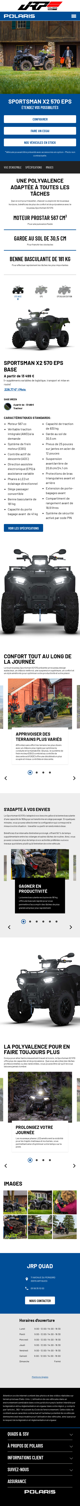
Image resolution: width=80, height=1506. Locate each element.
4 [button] (50, 772)
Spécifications (33, 167)
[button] (6, 778)
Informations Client (25, 1457)
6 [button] (56, 921)
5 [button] (50, 921)
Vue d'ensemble (13, 167)
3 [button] (43, 772)
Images (49, 167)
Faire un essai (40, 131)
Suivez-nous (18, 1469)
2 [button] (36, 772)
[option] (40, 722)
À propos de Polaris (25, 1445)
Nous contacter (40, 1300)
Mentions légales (40, 1376)
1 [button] (30, 772)
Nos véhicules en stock (40, 142)
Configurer (40, 119)
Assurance (17, 1481)
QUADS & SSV (18, 1434)
